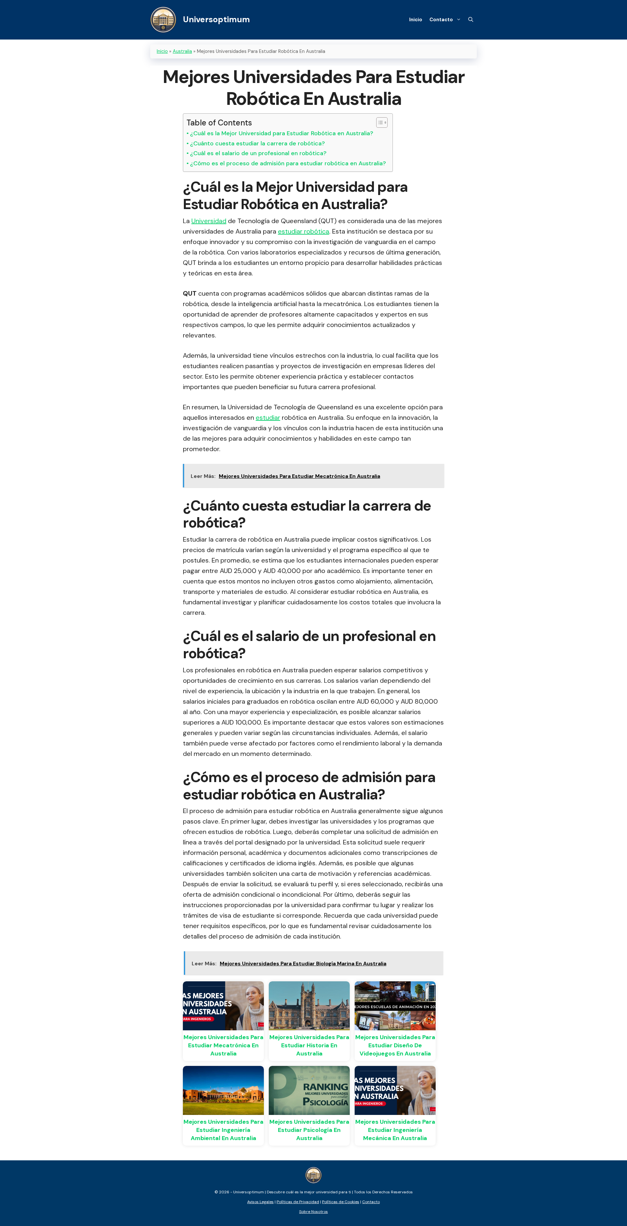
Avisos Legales (260, 1201)
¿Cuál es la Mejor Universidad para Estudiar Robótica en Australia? (281, 133)
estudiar (268, 417)
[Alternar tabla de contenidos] (378, 122)
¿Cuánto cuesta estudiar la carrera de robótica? (257, 143)
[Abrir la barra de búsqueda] (471, 19)
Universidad (208, 221)
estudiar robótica (303, 231)
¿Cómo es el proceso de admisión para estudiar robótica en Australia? (288, 163)
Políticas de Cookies (340, 1201)
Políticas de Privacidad (298, 1201)
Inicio (415, 19)
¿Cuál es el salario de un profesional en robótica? (258, 153)
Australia (182, 51)
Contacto (441, 19)
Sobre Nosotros (313, 1211)
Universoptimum (216, 19)
